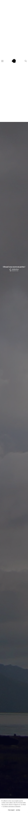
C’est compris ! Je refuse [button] (14, 810)
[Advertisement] (14, 289)
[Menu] (2, 61)
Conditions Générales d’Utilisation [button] (12, 806)
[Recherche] (25, 61)
